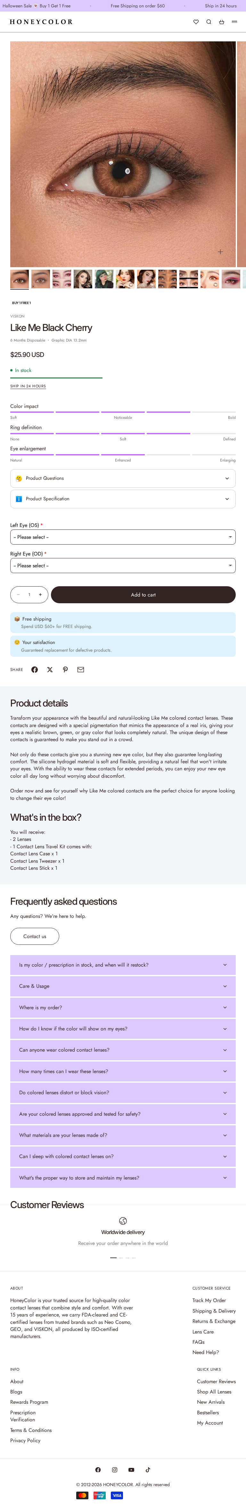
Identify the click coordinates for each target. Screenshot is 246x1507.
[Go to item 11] (231, 279)
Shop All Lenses (214, 1391)
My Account (210, 1423)
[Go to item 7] (146, 279)
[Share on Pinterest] (65, 669)
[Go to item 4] (83, 279)
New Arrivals (211, 1402)
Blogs (16, 1391)
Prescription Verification (23, 1416)
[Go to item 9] (188, 279)
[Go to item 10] (210, 279)
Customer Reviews (216, 1381)
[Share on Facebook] (34, 669)
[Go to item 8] (167, 279)
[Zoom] (220, 251)
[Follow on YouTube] (131, 1470)
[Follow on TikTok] (148, 1470)
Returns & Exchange (214, 1321)
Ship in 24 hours (28, 386)
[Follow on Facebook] (98, 1470)
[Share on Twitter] (50, 669)
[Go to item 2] (40, 279)
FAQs (198, 1342)
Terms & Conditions (31, 1430)
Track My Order (209, 1300)
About (16, 1381)
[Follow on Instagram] (114, 1470)
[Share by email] (81, 669)
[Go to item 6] (125, 279)
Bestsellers (208, 1412)
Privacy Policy (25, 1440)
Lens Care (203, 1331)
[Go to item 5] (104, 279)
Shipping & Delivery (214, 1311)
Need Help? (206, 1352)
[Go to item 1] (19, 279)
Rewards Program (29, 1402)
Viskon (17, 316)
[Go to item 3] (62, 279)
